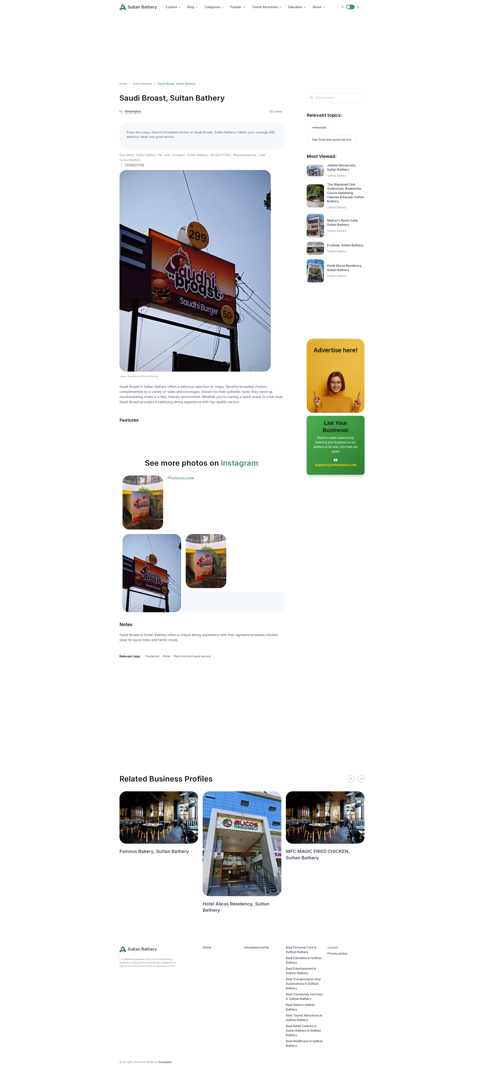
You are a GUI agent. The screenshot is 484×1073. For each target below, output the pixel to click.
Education (295, 7)
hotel (166, 656)
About (317, 7)
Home (123, 83)
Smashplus (133, 111)
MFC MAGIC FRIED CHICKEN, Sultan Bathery (318, 854)
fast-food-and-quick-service (192, 656)
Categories (212, 7)
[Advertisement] (232, 47)
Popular (235, 7)
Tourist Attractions (265, 7)
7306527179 (134, 165)
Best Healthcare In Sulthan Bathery (304, 1043)
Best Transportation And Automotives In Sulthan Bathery (303, 983)
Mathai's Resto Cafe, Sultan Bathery (342, 223)
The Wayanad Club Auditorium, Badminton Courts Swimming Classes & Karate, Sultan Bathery (345, 192)
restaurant (152, 656)
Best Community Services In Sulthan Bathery (304, 996)
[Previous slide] (351, 778)
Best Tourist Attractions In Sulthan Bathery (304, 1017)
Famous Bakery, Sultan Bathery (154, 851)
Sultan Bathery (142, 7)
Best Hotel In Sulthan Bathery (300, 1007)
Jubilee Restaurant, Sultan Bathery (341, 167)
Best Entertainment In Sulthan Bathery (301, 971)
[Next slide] (361, 778)
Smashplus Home (256, 947)
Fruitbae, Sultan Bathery (345, 245)
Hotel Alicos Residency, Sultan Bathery (344, 268)
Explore (171, 7)
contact (332, 947)
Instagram (239, 463)
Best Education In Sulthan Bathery (304, 960)
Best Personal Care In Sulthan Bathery (301, 949)
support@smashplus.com (336, 465)
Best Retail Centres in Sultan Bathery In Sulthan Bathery (303, 1030)
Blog (190, 7)
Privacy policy (337, 953)
